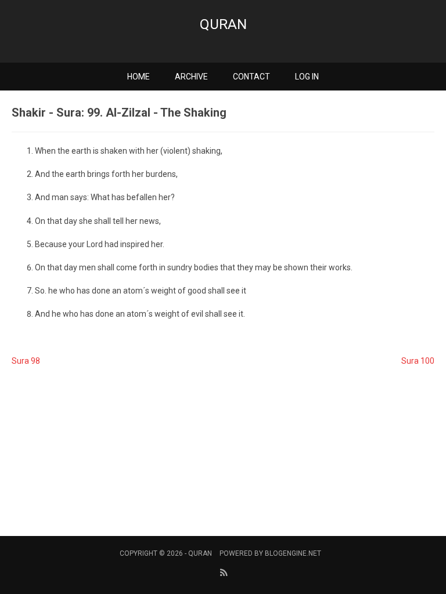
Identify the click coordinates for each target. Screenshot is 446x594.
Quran (223, 24)
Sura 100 (417, 360)
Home (138, 76)
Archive (191, 76)
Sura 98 (26, 360)
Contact (251, 76)
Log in (307, 76)
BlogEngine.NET (293, 553)
